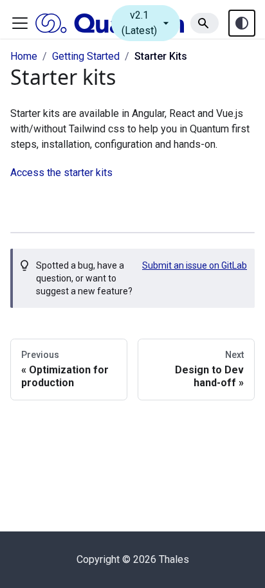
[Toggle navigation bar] (20, 23)
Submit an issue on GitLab (194, 265)
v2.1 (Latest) (147, 23)
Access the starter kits (61, 172)
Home (23, 56)
